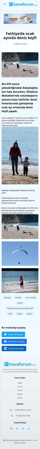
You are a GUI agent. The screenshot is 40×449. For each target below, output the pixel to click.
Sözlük (20, 390)
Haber (20, 383)
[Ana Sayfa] (23, 4)
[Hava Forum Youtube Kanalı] (17, 428)
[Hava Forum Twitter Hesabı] (23, 428)
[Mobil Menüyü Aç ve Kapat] (4, 4)
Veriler (20, 398)
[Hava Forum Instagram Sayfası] (11, 428)
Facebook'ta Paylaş (16, 341)
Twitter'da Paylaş (15, 334)
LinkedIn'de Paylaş (16, 348)
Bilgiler (20, 394)
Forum (20, 387)
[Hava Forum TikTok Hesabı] (29, 428)
